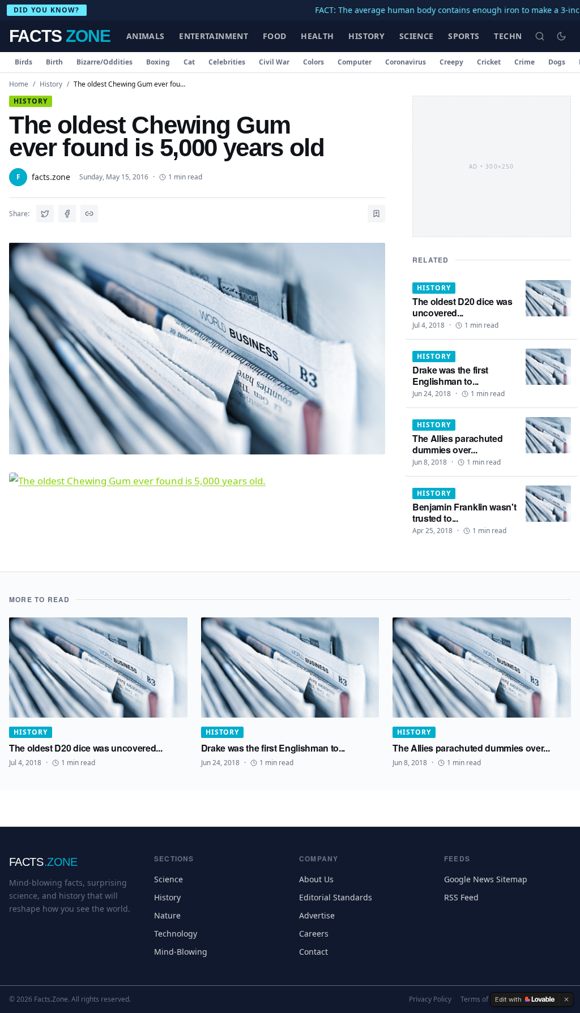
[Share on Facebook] (67, 213)
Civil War (274, 62)
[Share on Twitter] (45, 213)
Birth (54, 62)
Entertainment (213, 36)
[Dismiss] (566, 999)
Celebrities (226, 62)
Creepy (451, 62)
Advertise (317, 915)
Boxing (158, 62)
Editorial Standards (335, 897)
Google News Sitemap (485, 879)
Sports (463, 36)
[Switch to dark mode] (561, 36)
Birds (23, 62)
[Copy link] (89, 213)
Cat (189, 62)
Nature (167, 915)
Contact (313, 951)
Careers (314, 933)
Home (18, 84)
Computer (355, 62)
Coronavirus (405, 62)
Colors (313, 62)
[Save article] (376, 213)
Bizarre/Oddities (104, 62)
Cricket (489, 62)
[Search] (539, 36)
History (366, 36)
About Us (316, 879)
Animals (145, 36)
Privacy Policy (430, 999)
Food (274, 36)
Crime (524, 62)
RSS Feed (461, 897)
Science (416, 36)
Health (317, 36)
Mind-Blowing (180, 951)
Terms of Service (486, 999)
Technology (175, 933)
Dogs (556, 62)
